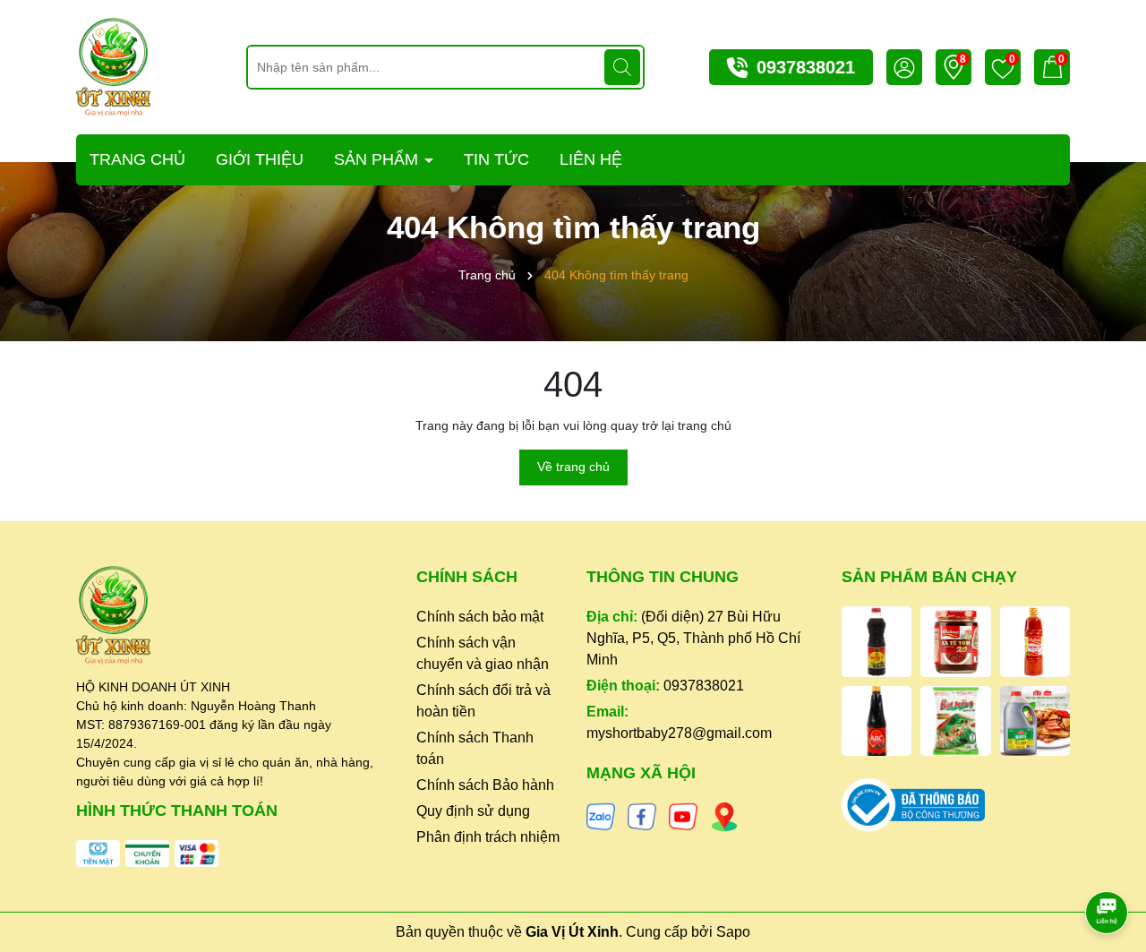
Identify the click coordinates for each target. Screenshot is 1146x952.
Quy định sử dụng (473, 811)
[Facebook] (642, 816)
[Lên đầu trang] (1107, 862)
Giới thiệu (260, 159)
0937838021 (806, 67)
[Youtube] (683, 816)
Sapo (733, 931)
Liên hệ (591, 159)
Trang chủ (137, 159)
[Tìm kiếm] (622, 67)
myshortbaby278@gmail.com (679, 733)
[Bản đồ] (724, 816)
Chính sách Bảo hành (485, 785)
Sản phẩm (378, 159)
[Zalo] (600, 816)
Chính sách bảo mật (479, 616)
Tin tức (496, 159)
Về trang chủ (573, 466)
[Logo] (113, 66)
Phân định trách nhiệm (488, 837)
